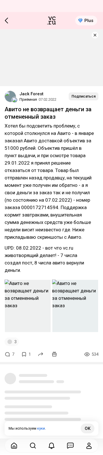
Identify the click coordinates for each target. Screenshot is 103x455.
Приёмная (28, 99)
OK (87, 428)
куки (41, 428)
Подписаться (84, 96)
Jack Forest (31, 93)
